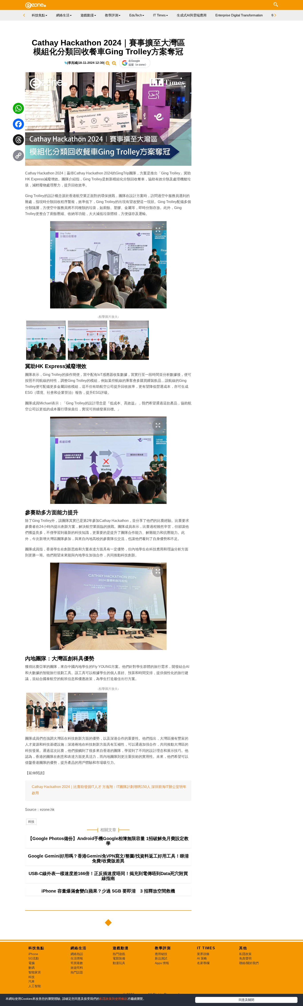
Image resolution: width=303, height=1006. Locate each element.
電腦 (31, 963)
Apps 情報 (162, 963)
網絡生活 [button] (62, 15)
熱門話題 (77, 972)
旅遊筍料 (77, 967)
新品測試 (161, 958)
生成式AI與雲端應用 (192, 15)
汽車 (31, 981)
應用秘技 (161, 954)
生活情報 (77, 958)
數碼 (31, 967)
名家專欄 (203, 963)
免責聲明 (245, 958)
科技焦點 (36, 948)
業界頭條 (203, 954)
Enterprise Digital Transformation (239, 15)
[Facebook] (18, 125)
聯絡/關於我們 (249, 963)
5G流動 (33, 958)
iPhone (33, 954)
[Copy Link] (18, 156)
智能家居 (34, 972)
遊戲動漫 (121, 948)
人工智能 (34, 986)
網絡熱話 (77, 954)
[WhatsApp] (18, 109)
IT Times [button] (159, 15)
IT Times (206, 948)
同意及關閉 (246, 1000)
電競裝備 (119, 958)
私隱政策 (245, 954)
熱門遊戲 (119, 954)
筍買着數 (77, 963)
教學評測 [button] (111, 15)
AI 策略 (202, 958)
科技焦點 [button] (38, 15)
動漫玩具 (119, 963)
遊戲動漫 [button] (87, 15)
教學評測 (163, 948)
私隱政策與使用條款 (113, 998)
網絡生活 (79, 948)
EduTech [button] (135, 15)
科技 (31, 821)
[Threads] (18, 141)
